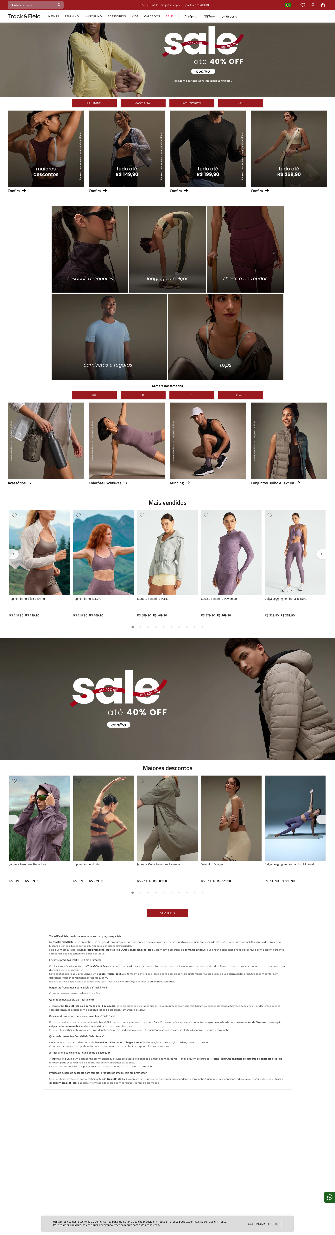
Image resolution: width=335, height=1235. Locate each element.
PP (94, 395)
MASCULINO (143, 103)
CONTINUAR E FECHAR (264, 1224)
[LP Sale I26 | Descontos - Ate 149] (127, 186)
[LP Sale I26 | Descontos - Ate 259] (289, 186)
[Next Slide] (320, 555)
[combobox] (36, 5)
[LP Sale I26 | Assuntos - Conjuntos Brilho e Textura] (289, 478)
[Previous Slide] (14, 555)
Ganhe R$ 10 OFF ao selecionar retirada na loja (174, 5)
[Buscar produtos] (58, 5)
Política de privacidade (67, 1225)
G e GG (241, 395)
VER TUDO (167, 921)
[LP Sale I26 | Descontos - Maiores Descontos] (46, 186)
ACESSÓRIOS (192, 103)
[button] (133, 631)
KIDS (240, 103)
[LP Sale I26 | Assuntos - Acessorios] (46, 478)
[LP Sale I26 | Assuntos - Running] (208, 478)
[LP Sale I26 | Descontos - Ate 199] (208, 186)
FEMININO (94, 103)
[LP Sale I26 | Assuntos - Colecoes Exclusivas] (127, 478)
